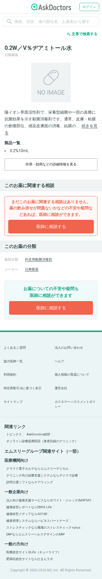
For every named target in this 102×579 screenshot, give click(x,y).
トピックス (14, 434)
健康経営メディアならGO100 (26, 514)
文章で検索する (82, 34)
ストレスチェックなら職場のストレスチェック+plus (43, 527)
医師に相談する (51, 226)
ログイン (89, 7)
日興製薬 (32, 269)
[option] (51, 82)
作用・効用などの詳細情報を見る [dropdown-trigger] (51, 164)
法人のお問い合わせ (69, 348)
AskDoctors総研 (38, 434)
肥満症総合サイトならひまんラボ (29, 559)
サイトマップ (13, 402)
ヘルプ (59, 361)
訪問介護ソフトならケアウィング (29, 482)
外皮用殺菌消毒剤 (38, 259)
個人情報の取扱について (72, 374)
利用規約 (10, 374)
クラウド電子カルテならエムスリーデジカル (37, 469)
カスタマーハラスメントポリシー (75, 404)
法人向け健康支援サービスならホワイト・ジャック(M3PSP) (48, 500)
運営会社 (61, 388)
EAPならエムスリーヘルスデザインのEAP (35, 534)
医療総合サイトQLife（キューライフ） (33, 552)
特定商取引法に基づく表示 (22, 388)
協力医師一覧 (13, 361)
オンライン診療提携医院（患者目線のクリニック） (42, 441)
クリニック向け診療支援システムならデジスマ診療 (42, 475)
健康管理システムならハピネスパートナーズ (37, 521)
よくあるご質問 (15, 348)
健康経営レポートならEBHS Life (29, 507)
